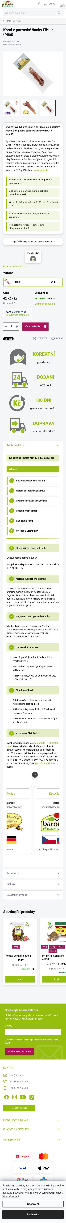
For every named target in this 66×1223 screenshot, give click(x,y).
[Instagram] (14, 1096)
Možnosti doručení (45, 304)
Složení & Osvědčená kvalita (28, 480)
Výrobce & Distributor (24, 531)
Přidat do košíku (33, 326)
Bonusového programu (17, 315)
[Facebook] (6, 1096)
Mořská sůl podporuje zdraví (28, 490)
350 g (53, 947)
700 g (61, 947)
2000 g (53, 951)
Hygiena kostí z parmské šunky (29, 500)
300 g (16, 947)
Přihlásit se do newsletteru (19, 1051)
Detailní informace (13, 266)
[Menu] (62, 4)
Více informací (10, 1196)
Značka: (12, 44)
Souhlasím (33, 1214)
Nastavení (33, 1204)
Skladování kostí (22, 520)
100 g (44, 947)
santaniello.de (41, 170)
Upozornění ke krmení (24, 510)
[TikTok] (31, 1096)
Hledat (59, 13)
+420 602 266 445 (19, 1081)
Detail (19, 979)
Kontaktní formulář (19, 1108)
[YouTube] (22, 1096)
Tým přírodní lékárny (45, 763)
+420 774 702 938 (19, 1088)
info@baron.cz (17, 1075)
